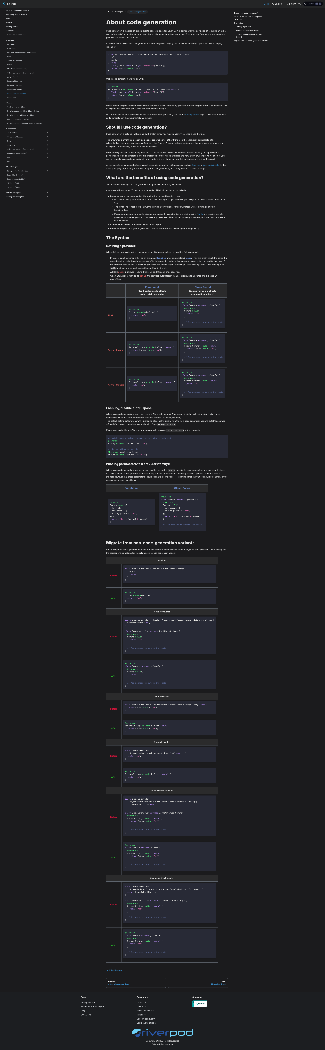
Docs (266, 4)
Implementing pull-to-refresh (18, 119)
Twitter (140, 1014)
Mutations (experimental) (17, 69)
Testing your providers (16, 107)
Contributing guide (145, 1023)
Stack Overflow (144, 1010)
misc (9, 161)
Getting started (12, 27)
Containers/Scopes (15, 137)
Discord (140, 1002)
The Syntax (238, 23)
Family (9, 65)
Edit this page (115, 970)
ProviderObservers (14, 81)
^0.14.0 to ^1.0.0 (13, 183)
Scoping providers (14, 89)
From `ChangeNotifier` (16, 179)
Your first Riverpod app (16, 35)
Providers (11, 44)
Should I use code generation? (246, 13)
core (9, 157)
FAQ (8, 19)
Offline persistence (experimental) (20, 73)
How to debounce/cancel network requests (24, 123)
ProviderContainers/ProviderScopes (21, 53)
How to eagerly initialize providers (20, 115)
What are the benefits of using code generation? (248, 18)
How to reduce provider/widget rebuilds (23, 111)
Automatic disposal (14, 61)
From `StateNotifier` (15, 175)
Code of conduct (145, 1019)
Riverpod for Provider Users (18, 171)
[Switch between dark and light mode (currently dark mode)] (300, 4)
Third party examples (15, 197)
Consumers (12, 48)
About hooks (12, 97)
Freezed (196, 165)
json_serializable (211, 165)
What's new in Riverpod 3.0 (17, 10)
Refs (9, 57)
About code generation (16, 93)
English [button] (278, 4)
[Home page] (108, 12)
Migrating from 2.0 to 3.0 (16, 14)
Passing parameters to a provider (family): (249, 35)
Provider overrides (14, 85)
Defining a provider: (243, 27)
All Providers (12, 133)
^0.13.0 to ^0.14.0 (13, 187)
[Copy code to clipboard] (225, 54)
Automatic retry (13, 77)
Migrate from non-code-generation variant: (251, 41)
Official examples (13, 193)
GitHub (290, 4)
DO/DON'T (10, 23)
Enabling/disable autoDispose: (247, 30)
